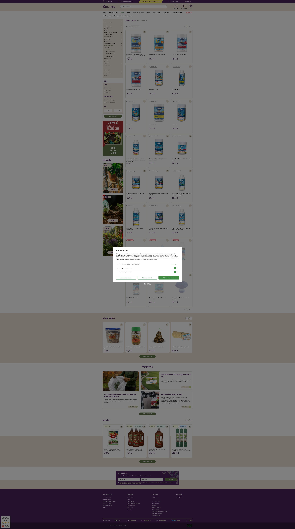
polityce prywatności (134, 256)
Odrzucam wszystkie (147, 277)
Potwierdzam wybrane (126, 277)
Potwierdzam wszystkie (168, 277)
